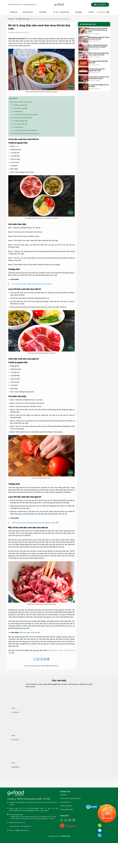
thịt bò (17, 146)
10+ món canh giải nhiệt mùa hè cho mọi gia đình (32, 284)
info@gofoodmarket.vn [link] (30, 4)
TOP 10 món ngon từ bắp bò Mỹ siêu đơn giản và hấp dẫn (35, 523)
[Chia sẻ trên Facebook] (34, 659)
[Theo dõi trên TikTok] (65, 820)
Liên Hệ (91, 12)
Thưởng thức (17, 111)
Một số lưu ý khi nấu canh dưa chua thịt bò (24, 133)
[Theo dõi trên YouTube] (73, 820)
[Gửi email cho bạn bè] (41, 659)
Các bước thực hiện (19, 108)
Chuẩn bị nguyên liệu (19, 105)
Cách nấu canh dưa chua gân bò (20, 118)
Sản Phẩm (42, 12)
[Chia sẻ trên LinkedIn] (48, 659)
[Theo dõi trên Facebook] (61, 820)
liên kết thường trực (52, 665)
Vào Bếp (78, 12)
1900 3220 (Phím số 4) (14, 4)
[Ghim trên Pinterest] (44, 659)
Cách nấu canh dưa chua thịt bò (20, 102)
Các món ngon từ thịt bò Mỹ (30, 632)
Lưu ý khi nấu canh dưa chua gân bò (24, 130)
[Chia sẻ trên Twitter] (38, 659)
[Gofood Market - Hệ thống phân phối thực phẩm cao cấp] (59, 4)
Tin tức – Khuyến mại (61, 12)
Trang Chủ (13, 12)
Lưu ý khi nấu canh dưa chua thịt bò (24, 114)
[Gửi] (108, 12)
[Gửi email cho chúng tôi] (69, 820)
